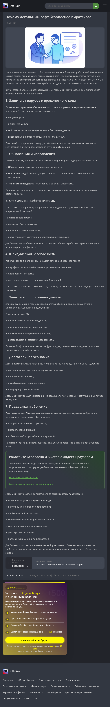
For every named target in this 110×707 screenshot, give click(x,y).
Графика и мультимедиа (78, 692)
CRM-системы (31, 698)
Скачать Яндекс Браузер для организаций (31, 483)
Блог (21, 575)
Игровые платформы (14, 692)
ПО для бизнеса (11, 698)
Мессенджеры (38, 686)
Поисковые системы (50, 680)
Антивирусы (54, 692)
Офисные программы (14, 686)
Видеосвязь (36, 692)
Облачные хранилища (87, 686)
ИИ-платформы (26, 680)
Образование (73, 680)
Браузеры (8, 680)
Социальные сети (60, 686)
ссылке (53, 646)
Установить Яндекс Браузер (23, 477)
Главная (10, 575)
